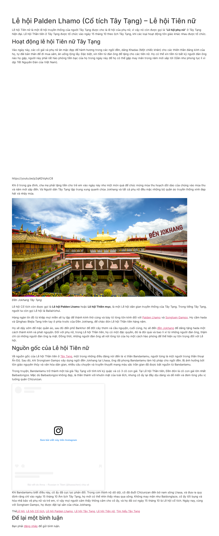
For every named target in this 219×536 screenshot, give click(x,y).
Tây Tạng (66, 356)
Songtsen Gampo (176, 317)
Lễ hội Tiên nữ (105, 511)
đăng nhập (31, 526)
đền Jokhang (165, 328)
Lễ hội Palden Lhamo (59, 511)
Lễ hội (21, 511)
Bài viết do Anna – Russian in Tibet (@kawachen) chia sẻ (58, 484)
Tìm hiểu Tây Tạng (128, 511)
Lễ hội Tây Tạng (84, 511)
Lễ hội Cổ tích (35, 511)
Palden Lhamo (151, 317)
